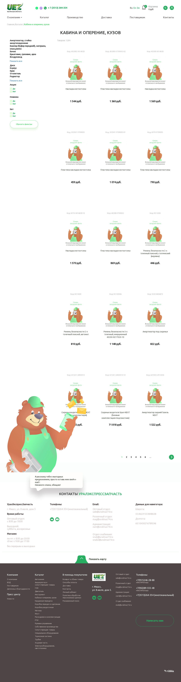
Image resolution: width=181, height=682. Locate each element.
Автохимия (39, 579)
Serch (165, 8)
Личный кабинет (70, 592)
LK (172, 8)
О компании (14, 17)
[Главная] (18, 8)
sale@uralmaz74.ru (102, 511)
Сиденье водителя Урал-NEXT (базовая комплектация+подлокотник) (115, 409)
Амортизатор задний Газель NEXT (155, 409)
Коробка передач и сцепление (47, 604)
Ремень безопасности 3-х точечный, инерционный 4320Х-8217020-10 (115, 328)
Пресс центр (13, 594)
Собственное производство (46, 627)
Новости (10, 599)
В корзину (83, 112)
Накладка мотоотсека (75, 85)
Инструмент (40, 594)
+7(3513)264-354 (145, 595)
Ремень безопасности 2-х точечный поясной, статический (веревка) (155, 247)
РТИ (36, 620)
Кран (12, 71)
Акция (13, 85)
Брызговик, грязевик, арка (23, 54)
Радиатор (15, 76)
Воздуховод (16, 57)
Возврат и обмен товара (73, 579)
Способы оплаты (70, 582)
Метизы (38, 611)
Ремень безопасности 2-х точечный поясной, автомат (75, 328)
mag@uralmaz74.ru (103, 519)
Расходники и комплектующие (47, 617)
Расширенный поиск (71, 601)
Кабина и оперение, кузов (45, 598)
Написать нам (154, 620)
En (134, 8)
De (138, 8)
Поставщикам (137, 17)
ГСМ (36, 588)
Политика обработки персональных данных (72, 596)
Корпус (13, 68)
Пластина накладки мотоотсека (115, 85)
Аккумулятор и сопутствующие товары (45, 584)
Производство (75, 17)
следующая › (171, 457)
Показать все (16, 61)
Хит (12, 109)
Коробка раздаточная (44, 607)
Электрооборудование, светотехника (45, 647)
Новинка (14, 97)
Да (14, 89)
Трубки (38, 639)
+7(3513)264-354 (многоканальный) (69, 509)
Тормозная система (43, 636)
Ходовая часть (41, 643)
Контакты (168, 17)
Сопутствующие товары (45, 630)
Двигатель (39, 591)
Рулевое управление (43, 623)
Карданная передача (43, 601)
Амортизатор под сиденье (155, 328)
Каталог (44, 17)
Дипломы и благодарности (18, 589)
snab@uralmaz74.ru (103, 537)
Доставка (106, 17)
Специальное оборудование (47, 633)
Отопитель (15, 73)
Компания (12, 574)
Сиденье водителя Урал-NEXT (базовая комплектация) (75, 409)
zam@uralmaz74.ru (103, 527)
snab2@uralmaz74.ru (103, 540)
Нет (14, 91)
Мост (37, 614)
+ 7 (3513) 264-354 (57, 7)
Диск (12, 65)
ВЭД (9, 582)
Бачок (13, 51)
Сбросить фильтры (24, 124)
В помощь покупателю (75, 574)
